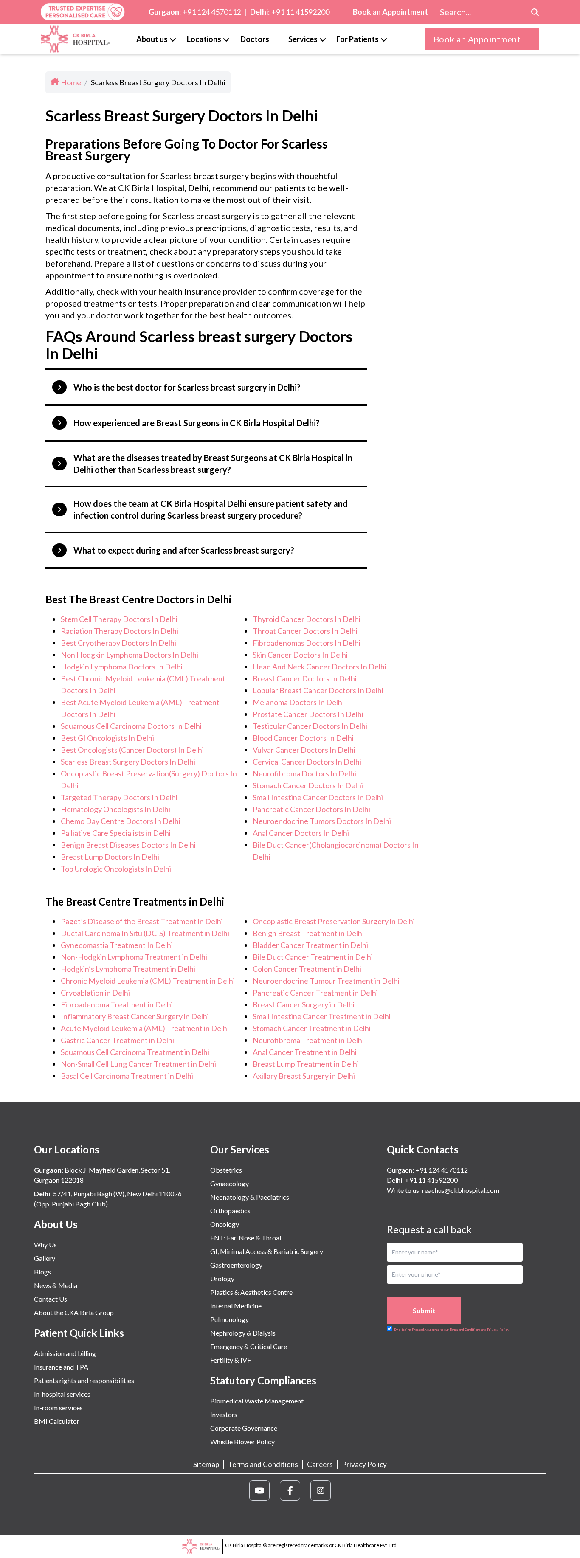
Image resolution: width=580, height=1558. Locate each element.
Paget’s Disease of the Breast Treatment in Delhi (142, 921)
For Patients (357, 39)
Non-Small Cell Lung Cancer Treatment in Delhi (138, 1064)
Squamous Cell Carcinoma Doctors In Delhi (131, 726)
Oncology (224, 1224)
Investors (223, 1414)
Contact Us (50, 1299)
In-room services (58, 1407)
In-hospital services (62, 1394)
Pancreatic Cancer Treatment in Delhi (315, 992)
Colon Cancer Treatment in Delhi (307, 968)
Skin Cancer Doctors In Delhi (300, 654)
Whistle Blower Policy (242, 1441)
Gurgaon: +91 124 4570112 (427, 1170)
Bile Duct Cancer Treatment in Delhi (313, 957)
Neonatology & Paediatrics (249, 1197)
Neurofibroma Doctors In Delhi (304, 773)
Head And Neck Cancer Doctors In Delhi (319, 666)
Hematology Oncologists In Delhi (115, 809)
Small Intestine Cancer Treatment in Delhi (322, 1016)
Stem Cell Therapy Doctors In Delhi (119, 619)
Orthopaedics (230, 1210)
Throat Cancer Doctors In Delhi (305, 631)
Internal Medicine (236, 1306)
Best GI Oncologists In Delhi (107, 737)
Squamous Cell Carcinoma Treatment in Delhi (135, 1052)
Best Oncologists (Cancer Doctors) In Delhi (132, 749)
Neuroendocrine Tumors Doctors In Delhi (322, 821)
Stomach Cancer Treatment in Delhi (312, 1028)
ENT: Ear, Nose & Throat (246, 1238)
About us (152, 39)
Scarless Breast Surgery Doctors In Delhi (128, 761)
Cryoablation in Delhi (95, 992)
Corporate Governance (243, 1428)
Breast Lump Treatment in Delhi (306, 1064)
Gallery (44, 1258)
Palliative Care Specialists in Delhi (116, 833)
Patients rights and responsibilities (84, 1380)
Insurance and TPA (61, 1367)
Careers (320, 1464)
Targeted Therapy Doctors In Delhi (119, 797)
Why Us (45, 1244)
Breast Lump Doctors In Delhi (110, 856)
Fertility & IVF (230, 1360)
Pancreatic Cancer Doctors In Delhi (311, 809)
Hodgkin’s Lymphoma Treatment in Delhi (128, 968)
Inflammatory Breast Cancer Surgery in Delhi (135, 1016)
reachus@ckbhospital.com (460, 1190)
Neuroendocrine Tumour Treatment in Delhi (326, 980)
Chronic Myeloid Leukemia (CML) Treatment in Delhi (148, 980)
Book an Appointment (390, 12)
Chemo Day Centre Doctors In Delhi (120, 821)
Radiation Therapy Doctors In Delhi (119, 631)
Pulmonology (229, 1319)
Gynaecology (229, 1183)
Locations (204, 39)
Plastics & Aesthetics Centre (251, 1292)
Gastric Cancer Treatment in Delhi (117, 1040)
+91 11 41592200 (300, 12)
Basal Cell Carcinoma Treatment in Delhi (127, 1075)
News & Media (55, 1285)
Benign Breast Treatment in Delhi (308, 933)
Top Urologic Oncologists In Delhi (116, 868)
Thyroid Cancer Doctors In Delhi (306, 619)
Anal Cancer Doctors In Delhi (301, 833)
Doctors (254, 39)
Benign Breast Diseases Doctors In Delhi (128, 844)
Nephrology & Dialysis (243, 1333)
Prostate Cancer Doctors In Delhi (308, 714)
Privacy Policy (364, 1464)
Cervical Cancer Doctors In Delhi (307, 761)
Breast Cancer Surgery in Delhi (304, 1004)
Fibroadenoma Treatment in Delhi (117, 1004)
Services (303, 39)
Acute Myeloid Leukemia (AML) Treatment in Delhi (145, 1028)
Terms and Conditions (263, 1464)
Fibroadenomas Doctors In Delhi (306, 642)
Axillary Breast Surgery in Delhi (304, 1075)
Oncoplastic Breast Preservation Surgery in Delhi (334, 921)
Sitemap (206, 1464)
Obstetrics (226, 1170)
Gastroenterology (236, 1265)
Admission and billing (65, 1353)
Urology (222, 1278)
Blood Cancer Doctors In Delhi (303, 737)
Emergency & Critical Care (248, 1346)
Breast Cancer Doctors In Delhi (305, 678)
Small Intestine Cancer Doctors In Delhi (318, 797)
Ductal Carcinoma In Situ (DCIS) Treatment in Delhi (145, 933)
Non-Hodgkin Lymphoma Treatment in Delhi (134, 957)
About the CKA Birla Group (74, 1312)
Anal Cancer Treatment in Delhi (305, 1052)
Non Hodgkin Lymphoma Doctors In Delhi (129, 654)
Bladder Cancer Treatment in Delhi (310, 945)
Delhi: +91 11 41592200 (422, 1180)
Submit (424, 1310)
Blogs (42, 1272)
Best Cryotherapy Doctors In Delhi (118, 642)
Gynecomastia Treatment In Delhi (117, 945)
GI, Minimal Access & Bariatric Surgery (266, 1251)
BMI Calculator (56, 1421)
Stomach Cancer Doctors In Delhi (308, 785)
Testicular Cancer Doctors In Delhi (310, 726)
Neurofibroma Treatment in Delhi (308, 1040)
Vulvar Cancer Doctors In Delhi (304, 749)
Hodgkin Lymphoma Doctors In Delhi (122, 666)
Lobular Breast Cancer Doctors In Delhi (318, 690)
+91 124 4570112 (212, 12)
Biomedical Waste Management (257, 1401)
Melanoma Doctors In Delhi (298, 702)
